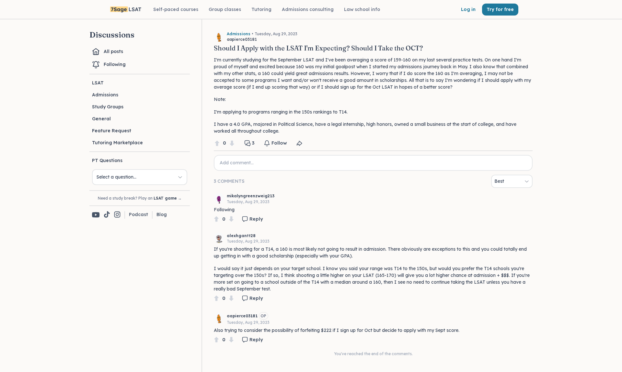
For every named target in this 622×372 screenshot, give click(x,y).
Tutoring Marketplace (117, 143)
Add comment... (237, 163)
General (101, 119)
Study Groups (107, 107)
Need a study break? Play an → (140, 198)
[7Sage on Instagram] (117, 215)
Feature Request (111, 131)
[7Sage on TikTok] (107, 215)
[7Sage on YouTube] (96, 215)
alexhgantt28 (241, 235)
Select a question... (116, 177)
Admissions (105, 95)
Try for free (500, 9)
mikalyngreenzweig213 (250, 195)
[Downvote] (232, 143)
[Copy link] (299, 143)
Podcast (138, 214)
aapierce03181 (242, 315)
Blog (161, 214)
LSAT (98, 83)
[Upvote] (217, 143)
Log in (468, 9)
